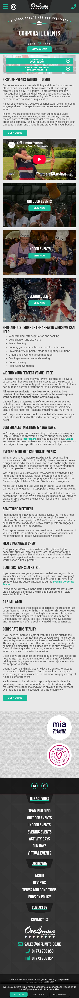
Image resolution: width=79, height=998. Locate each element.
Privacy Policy (39, 896)
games (69, 438)
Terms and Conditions (39, 889)
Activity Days (39, 838)
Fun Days (39, 845)
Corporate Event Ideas (37, 60)
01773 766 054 (42, 958)
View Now (39, 208)
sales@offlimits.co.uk (42, 944)
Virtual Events (39, 852)
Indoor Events (39, 824)
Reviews (39, 882)
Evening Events (40, 831)
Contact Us (39, 919)
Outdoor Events (39, 817)
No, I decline (38, 994)
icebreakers (29, 438)
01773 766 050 (42, 951)
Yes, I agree (18, 994)
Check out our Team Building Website (37, 68)
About (39, 875)
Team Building (39, 810)
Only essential (59, 994)
